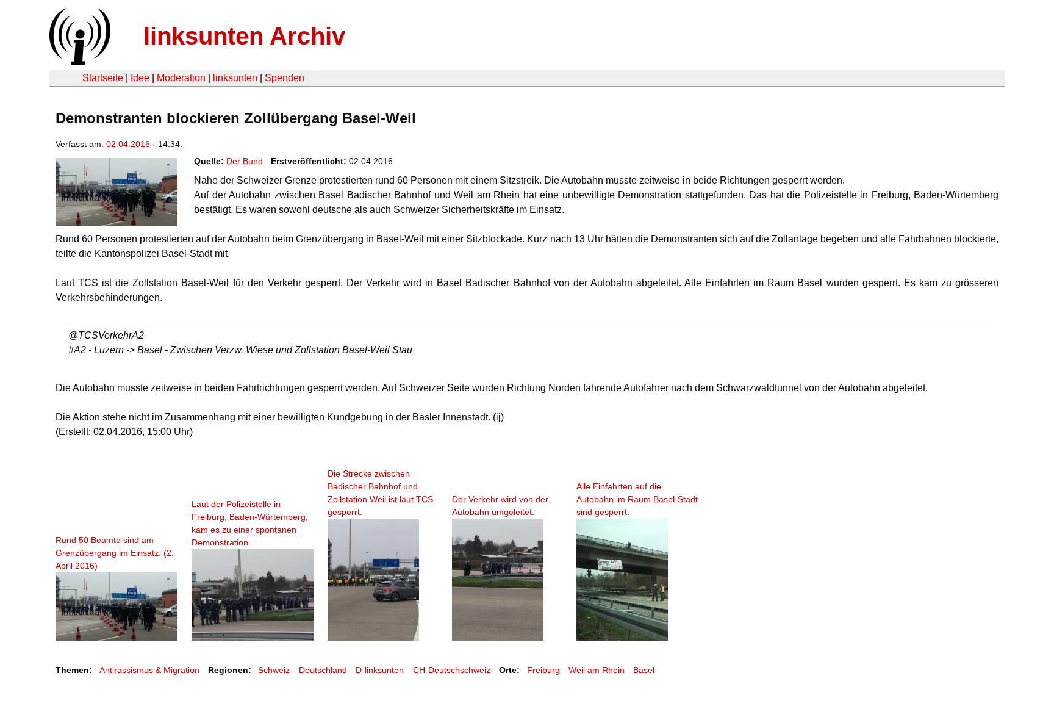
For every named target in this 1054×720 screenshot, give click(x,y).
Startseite (102, 78)
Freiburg (543, 670)
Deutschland (323, 670)
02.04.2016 (128, 144)
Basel (643, 670)
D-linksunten (380, 670)
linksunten (235, 78)
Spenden (284, 78)
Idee (140, 78)
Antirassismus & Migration (149, 670)
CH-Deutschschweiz (451, 670)
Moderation (181, 78)
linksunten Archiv (244, 36)
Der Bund (244, 161)
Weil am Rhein (596, 670)
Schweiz (274, 670)
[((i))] (79, 61)
